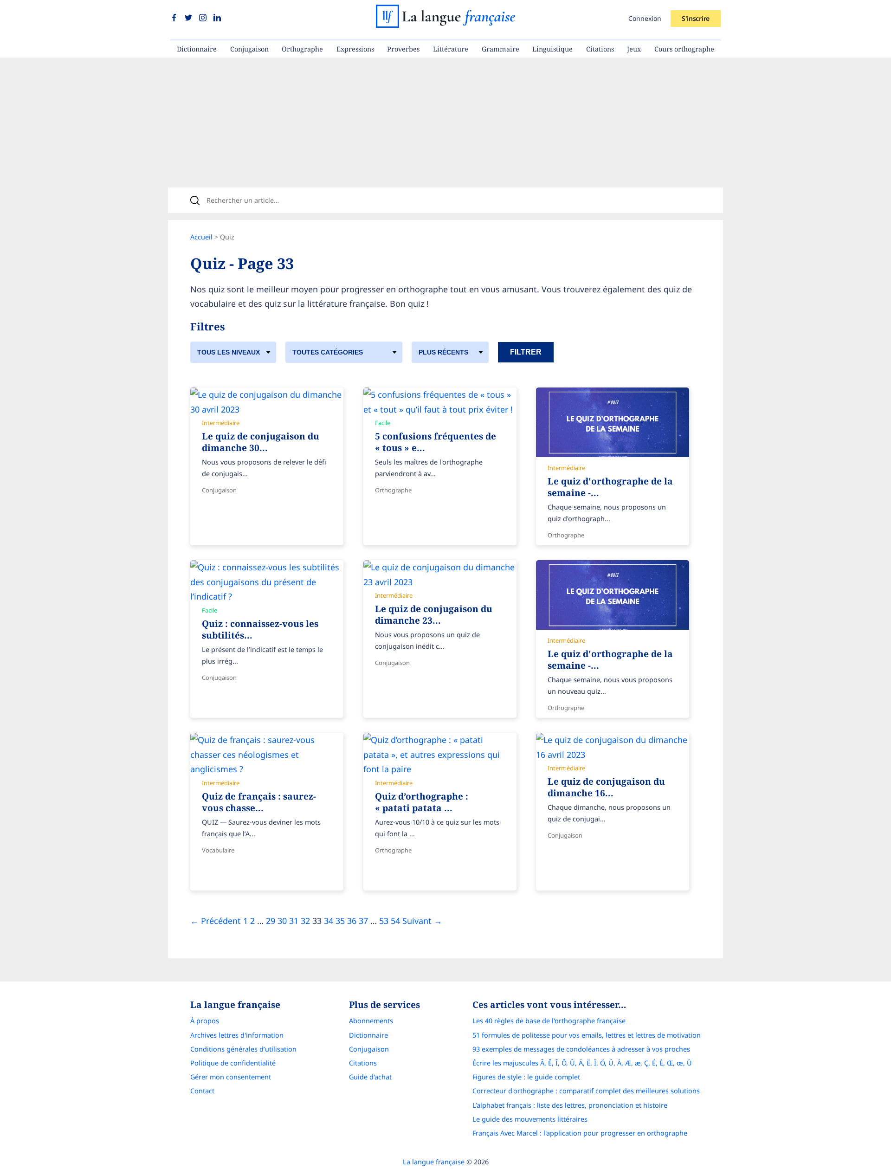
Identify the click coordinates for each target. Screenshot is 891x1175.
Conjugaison (249, 49)
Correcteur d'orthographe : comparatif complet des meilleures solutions (586, 1090)
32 (305, 920)
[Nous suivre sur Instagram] (204, 18)
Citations (600, 49)
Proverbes (403, 49)
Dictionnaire (197, 49)
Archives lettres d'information (237, 1035)
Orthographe (302, 49)
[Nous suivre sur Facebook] (175, 18)
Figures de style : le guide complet (526, 1076)
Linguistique (552, 49)
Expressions (355, 49)
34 (328, 920)
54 (395, 920)
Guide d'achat (370, 1076)
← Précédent (215, 920)
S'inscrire (696, 18)
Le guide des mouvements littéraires (530, 1119)
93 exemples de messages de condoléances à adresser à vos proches (581, 1049)
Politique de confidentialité (233, 1063)
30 (282, 920)
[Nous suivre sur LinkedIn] (217, 18)
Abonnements (371, 1020)
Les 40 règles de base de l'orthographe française (549, 1020)
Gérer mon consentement (230, 1076)
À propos (204, 1020)
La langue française (434, 1161)
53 (383, 920)
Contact (202, 1090)
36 (351, 920)
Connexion (644, 18)
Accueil (201, 236)
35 (340, 920)
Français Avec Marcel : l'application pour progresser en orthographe (579, 1133)
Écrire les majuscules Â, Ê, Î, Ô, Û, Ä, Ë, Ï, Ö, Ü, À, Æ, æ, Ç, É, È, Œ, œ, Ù (582, 1063)
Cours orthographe (684, 49)
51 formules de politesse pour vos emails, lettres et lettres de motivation (586, 1035)
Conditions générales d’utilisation (243, 1049)
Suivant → (422, 920)
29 (270, 920)
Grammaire (500, 49)
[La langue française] (445, 24)
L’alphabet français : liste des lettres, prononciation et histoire (569, 1105)
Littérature (450, 49)
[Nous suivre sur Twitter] (189, 18)
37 (363, 920)
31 (293, 920)
